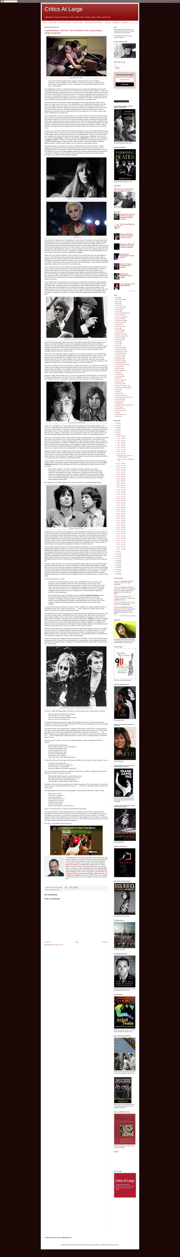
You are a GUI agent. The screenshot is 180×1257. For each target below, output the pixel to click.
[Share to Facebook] (75, 887)
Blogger (117, 1245)
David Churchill (119, 322)
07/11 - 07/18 (120, 492)
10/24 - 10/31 (120, 453)
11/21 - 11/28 (120, 447)
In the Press (53, 22)
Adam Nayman (119, 408)
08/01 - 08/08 (120, 485)
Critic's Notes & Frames (121, 364)
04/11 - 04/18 (120, 520)
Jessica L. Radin (119, 380)
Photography (118, 359)
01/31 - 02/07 (120, 540)
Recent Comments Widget (129, 615)
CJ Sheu (117, 343)
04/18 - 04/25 (120, 518)
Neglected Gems (119, 334)
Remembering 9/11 (120, 395)
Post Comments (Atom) (57, 944)
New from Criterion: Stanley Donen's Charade (126, 265)
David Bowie (65, 740)
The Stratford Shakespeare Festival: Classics (127, 255)
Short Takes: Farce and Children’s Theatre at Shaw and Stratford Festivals (127, 216)
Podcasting (118, 403)
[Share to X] (73, 887)
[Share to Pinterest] (77, 887)
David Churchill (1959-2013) (93, 22)
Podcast (117, 341)
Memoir (117, 378)
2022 (117, 432)
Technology (118, 407)
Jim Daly (117, 416)
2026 (117, 423)
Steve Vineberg (119, 299)
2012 (117, 569)
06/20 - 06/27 (120, 498)
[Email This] (70, 887)
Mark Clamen (118, 326)
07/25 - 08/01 (120, 487)
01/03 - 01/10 (120, 549)
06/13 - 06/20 (120, 500)
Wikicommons (85, 338)
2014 (117, 565)
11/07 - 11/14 (120, 451)
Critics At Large (64, 9)
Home (45, 22)
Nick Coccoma (119, 355)
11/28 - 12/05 (120, 445)
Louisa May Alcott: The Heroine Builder (127, 284)
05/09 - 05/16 (120, 511)
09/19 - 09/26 (120, 472)
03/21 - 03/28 (120, 527)
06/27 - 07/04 (120, 496)
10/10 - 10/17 (120, 465)
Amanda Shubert (119, 362)
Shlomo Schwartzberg (121, 313)
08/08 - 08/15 (120, 483)
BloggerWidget (132, 290)
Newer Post (48, 942)
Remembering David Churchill (123, 397)
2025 (117, 425)
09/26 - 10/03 (120, 470)
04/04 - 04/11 (120, 522)
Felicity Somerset (119, 410)
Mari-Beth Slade (119, 361)
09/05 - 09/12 (120, 476)
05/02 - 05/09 (120, 514)
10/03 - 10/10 (120, 467)
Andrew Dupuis (119, 383)
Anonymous (117, 581)
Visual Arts (118, 332)
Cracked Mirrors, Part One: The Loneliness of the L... (124, 456)
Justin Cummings (119, 316)
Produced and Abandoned (122, 387)
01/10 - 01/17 (120, 547)
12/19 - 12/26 (120, 438)
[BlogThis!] (72, 887)
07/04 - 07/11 (120, 494)
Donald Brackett (52, 889)
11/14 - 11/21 (120, 449)
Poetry (117, 372)
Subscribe (125, 22)
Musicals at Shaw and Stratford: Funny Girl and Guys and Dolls (127, 245)
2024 (117, 427)
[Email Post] (65, 887)
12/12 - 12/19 (120, 440)
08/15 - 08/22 (120, 481)
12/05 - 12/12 (120, 442)
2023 (117, 430)
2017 (117, 558)
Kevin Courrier (119, 307)
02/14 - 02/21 (120, 536)
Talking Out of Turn (120, 351)
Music (58, 889)
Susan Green (118, 338)
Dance (117, 328)
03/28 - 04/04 (120, 525)
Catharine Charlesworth (121, 385)
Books (116, 301)
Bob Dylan (47, 711)
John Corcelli (118, 315)
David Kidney (118, 339)
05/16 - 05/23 (120, 509)
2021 (117, 434)
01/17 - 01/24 (120, 544)
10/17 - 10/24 (120, 463)
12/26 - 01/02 (120, 436)
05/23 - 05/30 (120, 507)
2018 (117, 556)
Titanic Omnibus (119, 399)
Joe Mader (118, 374)
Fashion (117, 389)
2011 (117, 571)
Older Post (105, 942)
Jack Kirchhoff (118, 376)
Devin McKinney (119, 349)
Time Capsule (118, 401)
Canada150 (118, 366)
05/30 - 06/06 (120, 505)
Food (116, 391)
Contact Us (116, 22)
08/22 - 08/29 (120, 478)
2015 (117, 562)
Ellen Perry (118, 393)
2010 (117, 573)
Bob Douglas (118, 330)
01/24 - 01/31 (120, 542)
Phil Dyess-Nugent (120, 336)
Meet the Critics (77, 22)
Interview (117, 324)
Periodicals (118, 382)
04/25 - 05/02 (120, 516)
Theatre (117, 305)
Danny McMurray (119, 353)
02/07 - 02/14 (120, 538)
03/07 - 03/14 (120, 531)
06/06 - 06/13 (120, 503)
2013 (117, 567)
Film (116, 297)
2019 (117, 554)
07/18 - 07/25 (120, 489)
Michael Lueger (119, 347)
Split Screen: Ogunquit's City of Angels (126, 275)
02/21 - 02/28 (120, 533)
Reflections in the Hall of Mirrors (123, 405)
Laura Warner (118, 357)
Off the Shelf (118, 368)
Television (117, 309)
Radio (116, 412)
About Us (107, 22)
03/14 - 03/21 (120, 529)
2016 (117, 560)
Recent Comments (64, 22)
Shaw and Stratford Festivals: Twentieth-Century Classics (127, 235)
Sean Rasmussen (119, 414)
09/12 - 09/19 (120, 474)
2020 (117, 551)
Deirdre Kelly (118, 318)
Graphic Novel (119, 370)
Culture (117, 311)
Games (117, 345)
